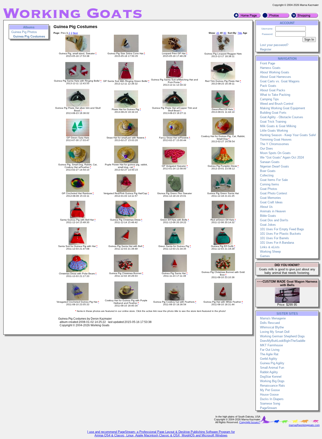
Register (265, 49)
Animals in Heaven (273, 211)
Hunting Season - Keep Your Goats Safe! (288, 135)
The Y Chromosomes (274, 144)
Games (265, 256)
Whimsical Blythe (272, 327)
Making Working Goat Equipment (282, 108)
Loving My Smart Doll (274, 332)
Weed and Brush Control (276, 103)
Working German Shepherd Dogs (282, 336)
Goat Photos (268, 189)
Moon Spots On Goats (275, 153)
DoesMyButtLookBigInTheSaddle (282, 341)
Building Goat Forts (273, 112)
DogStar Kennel (270, 376)
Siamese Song (270, 403)
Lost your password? (274, 45)
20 (217, 33)
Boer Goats (268, 171)
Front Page (267, 63)
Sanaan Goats (270, 162)
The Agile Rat (269, 354)
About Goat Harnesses (275, 77)
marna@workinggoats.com (304, 425)
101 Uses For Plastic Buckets (280, 233)
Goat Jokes (268, 224)
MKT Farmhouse (271, 345)
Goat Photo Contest (273, 193)
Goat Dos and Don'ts (274, 220)
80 (224, 33)
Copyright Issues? (249, 422)
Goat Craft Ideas (271, 202)
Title (240, 33)
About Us (266, 207)
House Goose (269, 394)
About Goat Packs (272, 90)
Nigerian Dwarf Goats (274, 166)
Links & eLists (270, 247)
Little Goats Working (274, 130)
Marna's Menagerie (273, 318)
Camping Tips (269, 99)
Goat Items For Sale (274, 180)
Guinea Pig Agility (272, 363)
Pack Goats (268, 86)
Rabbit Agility (269, 372)
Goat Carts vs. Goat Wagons (280, 81)
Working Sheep (270, 251)
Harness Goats (270, 68)
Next (75, 33)
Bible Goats (268, 215)
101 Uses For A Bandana (277, 242)
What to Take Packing (275, 94)
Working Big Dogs (272, 381)
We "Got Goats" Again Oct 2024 (282, 157)
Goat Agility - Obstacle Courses (281, 117)
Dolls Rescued (270, 323)
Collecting (266, 175)
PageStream (268, 408)
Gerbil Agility (268, 358)
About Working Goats (274, 72)
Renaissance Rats (272, 385)
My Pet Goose (270, 390)
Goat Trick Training (273, 121)
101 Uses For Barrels (274, 238)
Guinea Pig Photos (24, 32)
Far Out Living (269, 349)
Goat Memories (270, 198)
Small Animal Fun (272, 367)
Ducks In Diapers (272, 399)
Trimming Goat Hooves (276, 139)
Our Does (266, 148)
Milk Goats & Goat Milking (278, 126)
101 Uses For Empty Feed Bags (282, 229)
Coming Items (269, 184)
